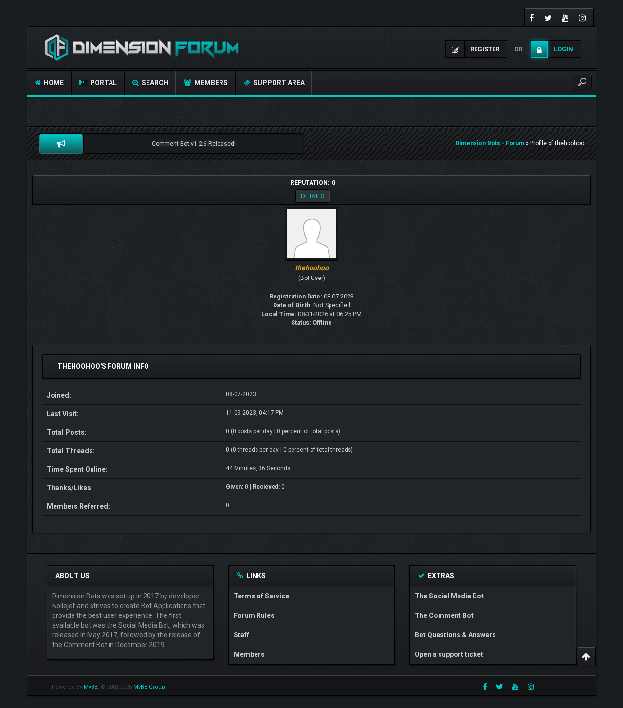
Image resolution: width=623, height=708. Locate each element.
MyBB (91, 687)
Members (210, 83)
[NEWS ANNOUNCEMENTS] (61, 143)
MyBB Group (149, 687)
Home (53, 83)
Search (154, 83)
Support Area (278, 83)
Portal (103, 83)
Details (313, 196)
